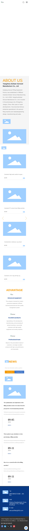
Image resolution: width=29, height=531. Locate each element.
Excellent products (14, 318)
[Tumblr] (11, 526)
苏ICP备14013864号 (6, 523)
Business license (24, 520)
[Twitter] (8, 526)
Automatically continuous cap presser (13, 242)
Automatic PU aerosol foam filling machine (14, 208)
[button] (27, 69)
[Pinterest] (14, 526)
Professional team (14, 339)
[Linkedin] (5, 526)
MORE (5, 177)
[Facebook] (2, 526)
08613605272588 (14, 494)
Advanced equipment (14, 298)
